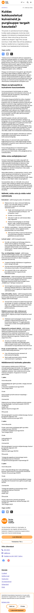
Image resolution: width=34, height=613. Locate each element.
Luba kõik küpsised (17, 610)
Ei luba (23, 606)
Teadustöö (5, 579)
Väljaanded (5, 584)
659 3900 (7, 550)
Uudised (4, 573)
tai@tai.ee (7, 553)
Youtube (8, 560)
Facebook (3, 560)
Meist (3, 587)
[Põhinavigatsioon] (30, 2)
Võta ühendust (8, 546)
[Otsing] (27, 2)
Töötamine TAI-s (17, 541)
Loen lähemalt (17, 537)
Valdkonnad (5, 576)
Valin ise (11, 606)
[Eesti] (23, 2)
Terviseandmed (6, 581)
